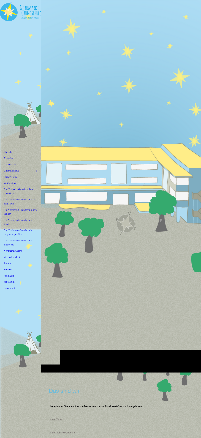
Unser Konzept (11, 170)
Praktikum (9, 275)
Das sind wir (10, 164)
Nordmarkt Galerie (13, 250)
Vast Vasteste (10, 183)
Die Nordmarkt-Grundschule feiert (18, 222)
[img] (121, 186)
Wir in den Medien (13, 257)
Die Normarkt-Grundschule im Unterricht (19, 191)
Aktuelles (8, 158)
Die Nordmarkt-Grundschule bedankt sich (20, 201)
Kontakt (8, 269)
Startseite (8, 152)
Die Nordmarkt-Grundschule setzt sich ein (20, 212)
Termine (8, 263)
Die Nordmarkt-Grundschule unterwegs (18, 242)
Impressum (9, 281)
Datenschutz (10, 288)
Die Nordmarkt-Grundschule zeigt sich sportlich (18, 232)
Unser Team (55, 419)
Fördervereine (10, 177)
